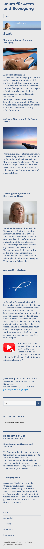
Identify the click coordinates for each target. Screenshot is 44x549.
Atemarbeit (8, 518)
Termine (7, 524)
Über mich (8, 529)
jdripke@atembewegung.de (15, 389)
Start (5, 513)
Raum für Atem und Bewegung (18, 6)
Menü (7, 16)
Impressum (8, 535)
